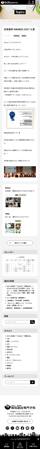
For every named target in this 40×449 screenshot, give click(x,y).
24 (7, 271)
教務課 (9, 365)
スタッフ (10, 363)
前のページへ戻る (21, 243)
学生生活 (16, 36)
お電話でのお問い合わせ (20, 421)
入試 (8, 338)
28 (24, 271)
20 (20, 268)
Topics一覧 (10, 21)
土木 (8, 344)
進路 (8, 357)
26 (15, 271)
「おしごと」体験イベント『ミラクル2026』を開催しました (19, 304)
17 (7, 268)
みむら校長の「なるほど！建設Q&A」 (19, 336)
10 (7, 266)
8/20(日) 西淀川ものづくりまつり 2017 (19, 191)
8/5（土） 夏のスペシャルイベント (17, 217)
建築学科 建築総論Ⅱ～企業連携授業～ (20, 308)
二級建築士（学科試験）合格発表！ (18, 300)
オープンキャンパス (13, 355)
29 (28, 271)
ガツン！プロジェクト (14, 360)
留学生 (24, 36)
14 (24, 266)
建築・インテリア (20, 195)
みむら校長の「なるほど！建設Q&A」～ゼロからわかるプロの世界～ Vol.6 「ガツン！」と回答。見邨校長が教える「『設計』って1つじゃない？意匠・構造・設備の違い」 (20, 290)
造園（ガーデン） (13, 347)
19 (15, 268)
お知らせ (10, 352)
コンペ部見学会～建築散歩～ (16, 298)
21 (24, 268)
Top (3, 21)
